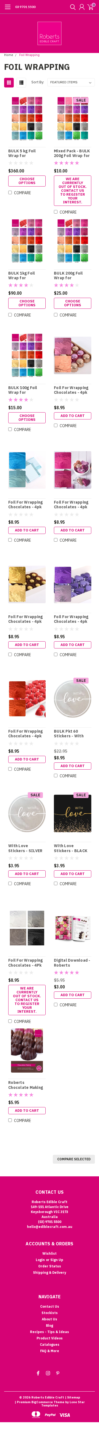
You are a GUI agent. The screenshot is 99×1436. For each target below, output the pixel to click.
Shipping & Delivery (49, 1272)
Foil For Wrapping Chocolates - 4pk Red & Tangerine (25, 734)
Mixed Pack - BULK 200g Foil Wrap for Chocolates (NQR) (72, 153)
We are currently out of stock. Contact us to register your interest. (73, 190)
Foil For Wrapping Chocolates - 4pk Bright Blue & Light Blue (26, 505)
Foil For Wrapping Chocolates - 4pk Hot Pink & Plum (71, 505)
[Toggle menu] (7, 10)
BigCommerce (42, 1402)
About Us (49, 1319)
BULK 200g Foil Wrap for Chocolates (68, 276)
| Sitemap (72, 1397)
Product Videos (50, 1338)
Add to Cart (73, 415)
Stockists (50, 1313)
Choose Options (26, 181)
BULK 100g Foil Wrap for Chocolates (22, 390)
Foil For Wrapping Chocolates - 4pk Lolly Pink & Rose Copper (71, 390)
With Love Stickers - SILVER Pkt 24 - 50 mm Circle (25, 848)
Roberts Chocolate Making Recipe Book (25, 1085)
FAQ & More (49, 1351)
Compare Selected (73, 1159)
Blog (49, 1325)
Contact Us (49, 1306)
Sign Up (56, 1260)
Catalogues (49, 1344)
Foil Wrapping (29, 55)
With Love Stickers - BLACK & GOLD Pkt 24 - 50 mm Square (72, 848)
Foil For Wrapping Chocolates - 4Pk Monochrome (25, 963)
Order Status (49, 1266)
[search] (71, 7)
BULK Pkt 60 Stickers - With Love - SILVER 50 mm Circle (70, 734)
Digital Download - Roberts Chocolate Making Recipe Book (72, 963)
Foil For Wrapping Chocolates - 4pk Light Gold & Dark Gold (25, 619)
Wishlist (49, 1253)
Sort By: (37, 82)
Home (8, 55)
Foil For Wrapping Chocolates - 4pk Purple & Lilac (71, 619)
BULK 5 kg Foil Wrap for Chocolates (22, 153)
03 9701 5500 (25, 7)
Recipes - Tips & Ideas (49, 1332)
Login (40, 1260)
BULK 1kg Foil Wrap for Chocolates (21, 276)
